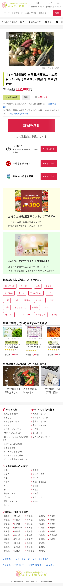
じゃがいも (10, 286)
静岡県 (29, 520)
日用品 (35, 490)
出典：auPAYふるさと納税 (50, 68)
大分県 (52, 528)
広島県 (42, 528)
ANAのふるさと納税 (13, 433)
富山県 (17, 535)
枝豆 (50, 293)
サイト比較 (11, 409)
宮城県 (7, 528)
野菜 (49, 22)
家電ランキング (39, 421)
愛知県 (29, 524)
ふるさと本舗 (9, 448)
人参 (38, 286)
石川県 (17, 539)
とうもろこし (20, 307)
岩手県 (7, 524)
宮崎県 (52, 531)
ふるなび (7, 418)
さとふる (7, 425)
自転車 (35, 486)
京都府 (29, 535)
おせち (7, 505)
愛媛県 (42, 543)
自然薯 (35, 307)
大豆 (7, 300)
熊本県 (52, 524)
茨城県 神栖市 (11, 97)
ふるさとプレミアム (12, 429)
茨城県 (7, 543)
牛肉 (6, 470)
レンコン (48, 307)
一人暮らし (37, 429)
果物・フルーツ (10, 493)
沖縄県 (52, 539)
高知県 (42, 547)
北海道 (7, 516)
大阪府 (29, 539)
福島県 (7, 539)
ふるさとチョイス (11, 421)
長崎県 (52, 520)
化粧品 (35, 493)
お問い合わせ (35, 565)
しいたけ (40, 300)
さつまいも (25, 286)
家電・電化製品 (39, 482)
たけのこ (9, 314)
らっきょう (41, 314)
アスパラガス (36, 293)
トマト (49, 286)
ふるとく (50, 565)
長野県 (17, 551)
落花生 (27, 300)
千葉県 (17, 520)
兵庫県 (29, 543)
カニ (6, 478)
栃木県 (7, 547)
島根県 (42, 520)
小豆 (17, 300)
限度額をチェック (37, 7)
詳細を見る (14, 35)
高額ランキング (39, 425)
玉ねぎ (21, 293)
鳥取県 (42, 516)
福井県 (17, 543)
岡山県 (42, 524)
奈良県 (29, 547)
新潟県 (17, 531)
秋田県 (7, 531)
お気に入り (50, 7)
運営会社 (8, 559)
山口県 (42, 531)
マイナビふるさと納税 (13, 455)
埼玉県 (17, 516)
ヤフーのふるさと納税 (13, 452)
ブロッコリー (24, 314)
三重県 (29, 528)
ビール (7, 497)
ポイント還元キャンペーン (15, 459)
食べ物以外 (37, 433)
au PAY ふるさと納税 (13, 444)
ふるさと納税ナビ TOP (13, 22)
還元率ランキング (40, 418)
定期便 (35, 470)
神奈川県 (18, 528)
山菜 (7, 307)
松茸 (51, 300)
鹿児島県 (53, 535)
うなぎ (7, 482)
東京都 (17, 524)
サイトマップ (23, 559)
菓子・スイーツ (10, 501)
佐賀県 (52, 516)
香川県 (42, 539)
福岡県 (42, 551)
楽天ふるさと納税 (11, 414)
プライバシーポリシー (14, 565)
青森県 (7, 520)
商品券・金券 (38, 474)
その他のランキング (41, 437)
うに (6, 486)
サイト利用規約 (41, 559)
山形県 (7, 535)
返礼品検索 (35, 22)
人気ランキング (39, 414)
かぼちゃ (9, 293)
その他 (54, 314)
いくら (7, 474)
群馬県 (7, 551)
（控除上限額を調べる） (18, 113)
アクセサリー (38, 497)
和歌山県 (30, 551)
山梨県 (17, 547)
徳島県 (42, 535)
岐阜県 (29, 516)
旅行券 (35, 478)
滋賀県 (29, 531)
